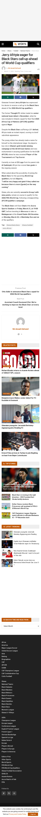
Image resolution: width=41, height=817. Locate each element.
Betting (4, 656)
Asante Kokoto (7, 776)
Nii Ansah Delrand (14, 68)
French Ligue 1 (7, 732)
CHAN (4, 668)
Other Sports (6, 759)
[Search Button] (38, 44)
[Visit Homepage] (20, 44)
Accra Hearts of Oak (9, 779)
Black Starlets (7, 704)
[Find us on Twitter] (9, 793)
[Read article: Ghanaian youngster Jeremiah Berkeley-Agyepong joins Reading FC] (20, 413)
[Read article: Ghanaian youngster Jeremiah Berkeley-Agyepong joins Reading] (7, 535)
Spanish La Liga (7, 737)
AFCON (4, 665)
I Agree (33, 814)
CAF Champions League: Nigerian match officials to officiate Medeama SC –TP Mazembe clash (25, 515)
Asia (3, 653)
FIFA (3, 782)
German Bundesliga (9, 734)
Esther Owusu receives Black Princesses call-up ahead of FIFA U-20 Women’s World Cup (25, 506)
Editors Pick (6, 757)
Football (16, 51)
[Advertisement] (20, 20)
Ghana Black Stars (13, 225)
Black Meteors (7, 693)
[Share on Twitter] (33, 97)
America (5, 645)
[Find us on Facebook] (4, 793)
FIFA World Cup (7, 765)
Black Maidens (7, 690)
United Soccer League (10, 651)
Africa (4, 642)
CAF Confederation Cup (10, 673)
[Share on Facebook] (20, 97)
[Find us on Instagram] (14, 793)
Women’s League (8, 710)
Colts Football (7, 676)
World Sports (6, 762)
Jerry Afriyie (7, 228)
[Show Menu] (3, 44)
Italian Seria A (7, 740)
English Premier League (10, 729)
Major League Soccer (9, 648)
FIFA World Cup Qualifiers (11, 768)
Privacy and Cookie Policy (17, 814)
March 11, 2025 (9, 71)
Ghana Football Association (12, 771)
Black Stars (35, 51)
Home (3, 51)
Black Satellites (7, 701)
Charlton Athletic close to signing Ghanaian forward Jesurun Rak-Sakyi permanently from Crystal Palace (20, 486)
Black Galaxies (7, 687)
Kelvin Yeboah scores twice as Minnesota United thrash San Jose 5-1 (26, 562)
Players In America (8, 751)
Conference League (9, 726)
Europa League (7, 723)
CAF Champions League (10, 671)
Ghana (9, 51)
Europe (4, 743)
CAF (3, 662)
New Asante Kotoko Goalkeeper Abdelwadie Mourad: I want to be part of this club (26, 553)
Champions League (9, 720)
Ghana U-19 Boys (8, 712)
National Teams (25, 51)
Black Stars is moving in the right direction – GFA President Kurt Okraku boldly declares (24, 497)
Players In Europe (8, 749)
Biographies (6, 659)
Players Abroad (7, 746)
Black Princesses (8, 695)
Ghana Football (27, 225)
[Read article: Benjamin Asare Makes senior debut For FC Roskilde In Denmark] (20, 386)
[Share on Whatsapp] (8, 97)
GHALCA (5, 774)
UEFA (3, 717)
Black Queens (6, 698)
